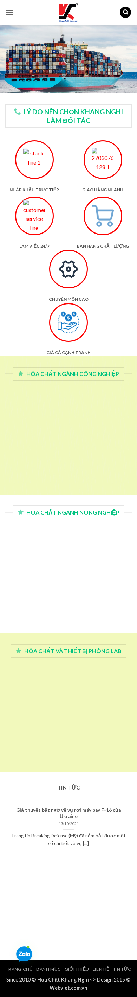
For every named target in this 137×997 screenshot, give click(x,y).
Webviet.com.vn (68, 988)
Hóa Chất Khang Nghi (63, 980)
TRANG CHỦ (19, 969)
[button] (9, 12)
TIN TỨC (122, 969)
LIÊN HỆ (101, 969)
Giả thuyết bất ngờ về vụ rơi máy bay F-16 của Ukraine (68, 813)
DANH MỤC (48, 969)
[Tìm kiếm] (125, 12)
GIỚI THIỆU (77, 969)
